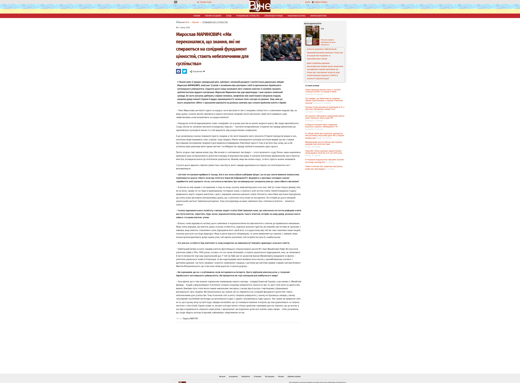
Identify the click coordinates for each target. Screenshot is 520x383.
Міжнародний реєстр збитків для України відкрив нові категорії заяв (323, 143)
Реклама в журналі (327, 40)
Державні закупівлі (294, 376)
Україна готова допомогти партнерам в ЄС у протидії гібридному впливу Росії (324, 108)
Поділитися (197, 71)
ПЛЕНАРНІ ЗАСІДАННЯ (213, 16)
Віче (187, 22)
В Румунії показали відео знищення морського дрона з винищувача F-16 (321, 125)
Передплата (325, 45)
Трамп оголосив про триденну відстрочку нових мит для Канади (323, 167)
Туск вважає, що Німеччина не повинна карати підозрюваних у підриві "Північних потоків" (324, 100)
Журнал (195, 22)
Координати (233, 376)
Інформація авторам (328, 42)
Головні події (205, 2)
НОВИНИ (197, 16)
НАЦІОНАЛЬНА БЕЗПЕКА (296, 16)
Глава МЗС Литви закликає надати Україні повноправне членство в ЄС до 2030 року (323, 152)
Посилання (257, 376)
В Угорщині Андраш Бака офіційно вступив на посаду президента (324, 160)
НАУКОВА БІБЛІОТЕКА (318, 16)
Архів (307, 2)
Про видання (269, 376)
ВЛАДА (228, 16)
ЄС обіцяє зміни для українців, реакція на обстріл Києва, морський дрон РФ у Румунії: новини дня (324, 135)
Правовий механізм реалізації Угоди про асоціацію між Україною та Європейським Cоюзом (325, 52)
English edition (320, 2)
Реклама (281, 376)
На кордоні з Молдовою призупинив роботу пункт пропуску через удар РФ (324, 117)
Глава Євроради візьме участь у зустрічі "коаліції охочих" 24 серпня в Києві (323, 90)
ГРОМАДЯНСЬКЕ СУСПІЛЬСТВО (247, 16)
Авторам (222, 376)
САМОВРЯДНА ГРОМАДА (273, 16)
